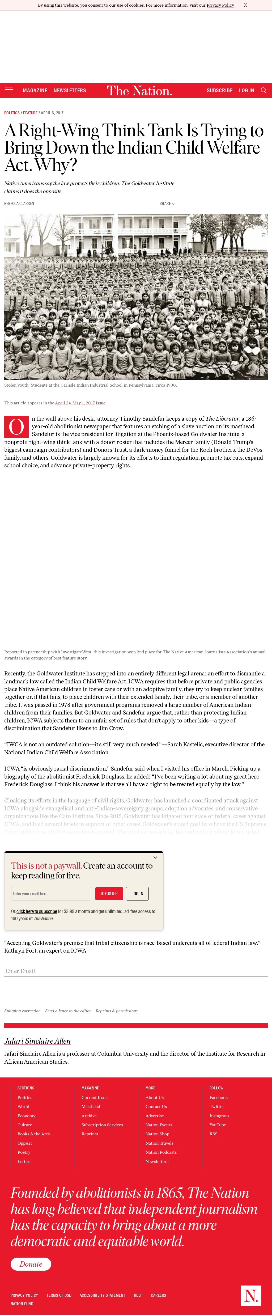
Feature (30, 113)
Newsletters (70, 90)
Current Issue (95, 1097)
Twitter (217, 1106)
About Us (155, 1097)
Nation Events (159, 1124)
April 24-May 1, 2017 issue (80, 402)
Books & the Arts (34, 1133)
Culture (25, 1124)
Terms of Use (59, 1295)
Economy (26, 1115)
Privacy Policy (220, 5)
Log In (246, 90)
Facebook (219, 1097)
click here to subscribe (36, 911)
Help (138, 1295)
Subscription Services (102, 1124)
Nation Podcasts (161, 1152)
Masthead (91, 1106)
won (132, 651)
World (23, 1106)
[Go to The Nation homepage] (139, 90)
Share (165, 203)
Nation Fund (22, 1304)
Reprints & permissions (117, 1010)
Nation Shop (157, 1133)
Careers (158, 1295)
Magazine (35, 90)
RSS (213, 1133)
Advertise (155, 1115)
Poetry (24, 1152)
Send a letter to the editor (68, 1010)
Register (109, 894)
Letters (24, 1161)
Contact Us (156, 1106)
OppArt (25, 1143)
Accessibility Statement (102, 1295)
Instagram (219, 1115)
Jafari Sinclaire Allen (37, 1041)
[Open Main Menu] (9, 90)
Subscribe (220, 90)
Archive (89, 1115)
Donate (31, 1264)
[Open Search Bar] (264, 90)
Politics (12, 113)
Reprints (90, 1133)
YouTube (218, 1124)
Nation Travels (159, 1143)
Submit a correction (22, 1010)
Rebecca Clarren (19, 203)
